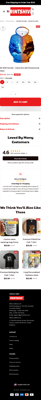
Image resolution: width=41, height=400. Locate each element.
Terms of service (14, 362)
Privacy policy (14, 358)
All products (10, 21)
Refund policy (14, 374)
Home (2, 21)
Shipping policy (14, 366)
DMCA (11, 348)
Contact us (13, 336)
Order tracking (14, 340)
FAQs (11, 344)
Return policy (13, 370)
